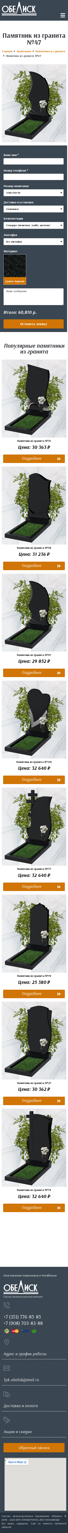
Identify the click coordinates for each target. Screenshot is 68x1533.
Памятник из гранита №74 (34, 1190)
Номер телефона (14, 170)
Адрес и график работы (24, 1353)
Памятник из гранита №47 (34, 655)
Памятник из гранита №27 (34, 1083)
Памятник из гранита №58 (34, 547)
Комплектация (13, 218)
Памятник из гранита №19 (34, 976)
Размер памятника (16, 186)
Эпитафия (10, 235)
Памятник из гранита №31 (34, 441)
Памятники (24, 51)
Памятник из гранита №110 (34, 762)
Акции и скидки (17, 1431)
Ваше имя (10, 155)
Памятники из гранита (50, 51)
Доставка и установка (18, 202)
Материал (10, 251)
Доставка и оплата (20, 1405)
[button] (33, 323)
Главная (7, 51)
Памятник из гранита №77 (34, 869)
